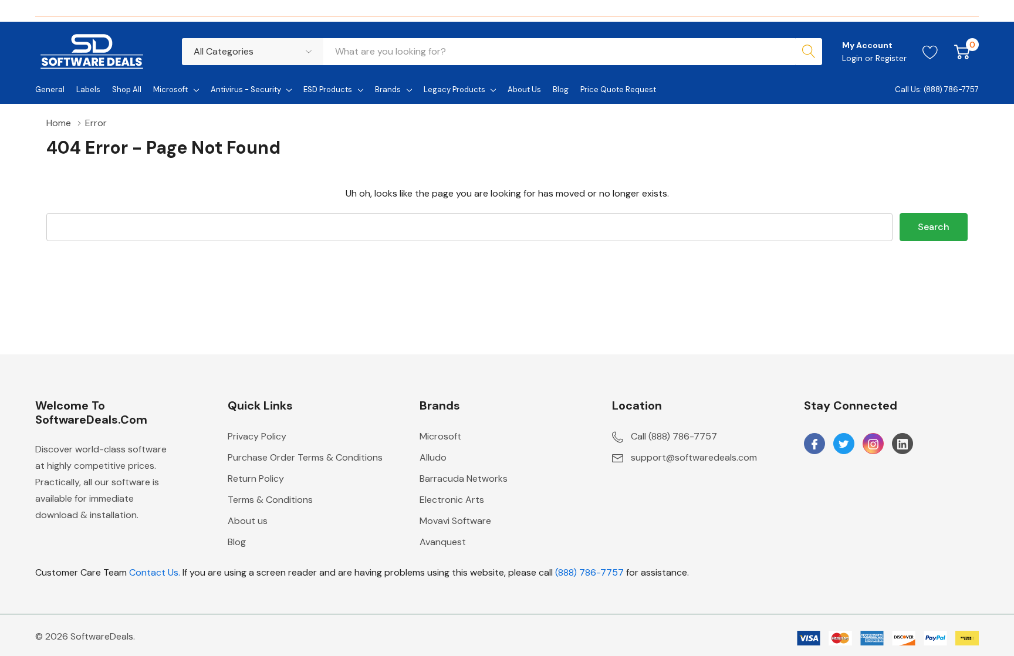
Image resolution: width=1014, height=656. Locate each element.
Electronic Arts (452, 499)
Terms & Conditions (270, 499)
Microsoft (170, 89)
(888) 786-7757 (589, 572)
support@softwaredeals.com (694, 457)
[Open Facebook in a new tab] (814, 444)
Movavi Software (455, 521)
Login (853, 58)
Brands (388, 89)
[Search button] (808, 51)
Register (891, 58)
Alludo (433, 457)
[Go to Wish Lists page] (930, 51)
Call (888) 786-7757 (674, 436)
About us (248, 521)
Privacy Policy (257, 436)
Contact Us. (154, 572)
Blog (237, 542)
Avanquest (443, 542)
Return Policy (256, 478)
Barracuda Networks (464, 478)
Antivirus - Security (246, 89)
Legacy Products (454, 89)
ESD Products (327, 89)
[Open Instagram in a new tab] (873, 444)
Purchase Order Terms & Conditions (305, 457)
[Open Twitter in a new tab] (844, 444)
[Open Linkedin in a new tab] (902, 444)
